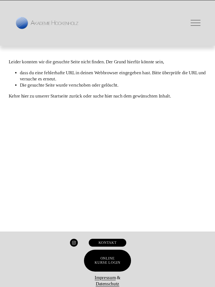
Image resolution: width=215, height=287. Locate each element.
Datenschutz (107, 283)
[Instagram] (74, 243)
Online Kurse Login (107, 260)
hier (25, 96)
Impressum (105, 277)
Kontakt (107, 243)
